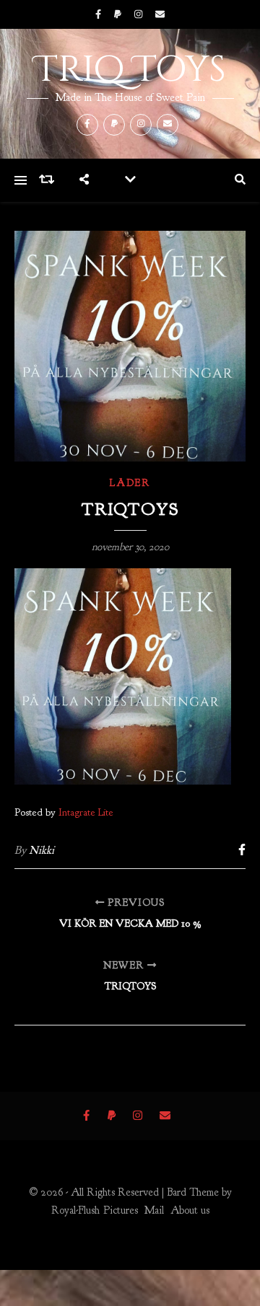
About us (189, 1210)
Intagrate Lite (85, 812)
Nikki (41, 850)
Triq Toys (130, 70)
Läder (130, 483)
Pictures (120, 1210)
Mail (154, 1210)
